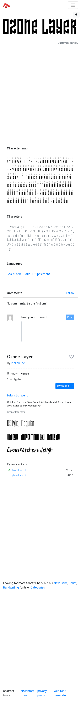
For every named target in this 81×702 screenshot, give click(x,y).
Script (72, 583)
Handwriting (11, 587)
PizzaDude (18, 363)
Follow (70, 293)
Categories (38, 587)
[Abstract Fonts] (6, 5)
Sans (64, 583)
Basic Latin (14, 274)
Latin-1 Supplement (37, 274)
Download (63, 386)
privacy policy (42, 693)
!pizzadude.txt (18, 475)
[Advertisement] (40, 94)
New (57, 583)
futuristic (13, 395)
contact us (29, 693)
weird (24, 395)
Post (70, 317)
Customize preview (68, 43)
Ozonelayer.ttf (18, 470)
